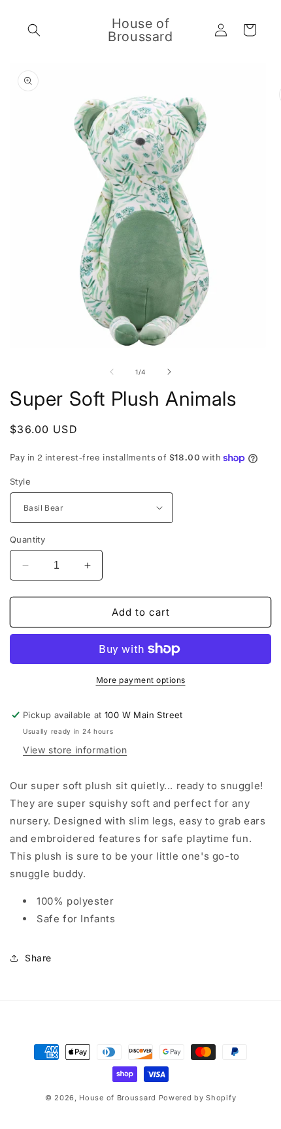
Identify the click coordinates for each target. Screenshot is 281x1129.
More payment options (141, 680)
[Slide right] (169, 371)
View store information (75, 749)
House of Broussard (117, 1097)
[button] (34, 30)
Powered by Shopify (198, 1097)
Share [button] (38, 957)
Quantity (27, 539)
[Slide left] (111, 371)
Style (20, 481)
